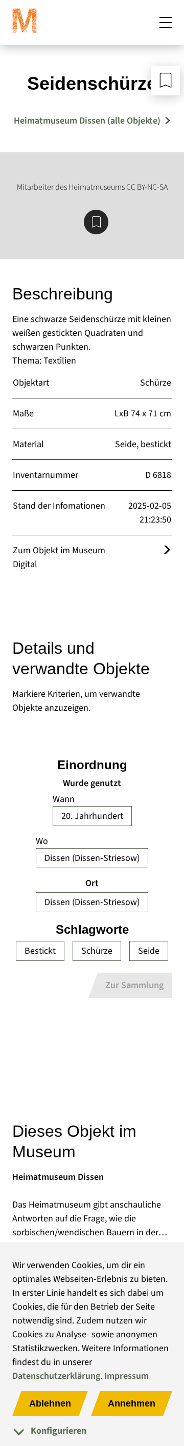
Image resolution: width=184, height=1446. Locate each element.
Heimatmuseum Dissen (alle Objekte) (87, 120)
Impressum (126, 1376)
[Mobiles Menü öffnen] (165, 22)
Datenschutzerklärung (56, 1376)
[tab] (92, 1431)
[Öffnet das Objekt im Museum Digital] (167, 550)
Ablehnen (50, 1403)
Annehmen (131, 1403)
